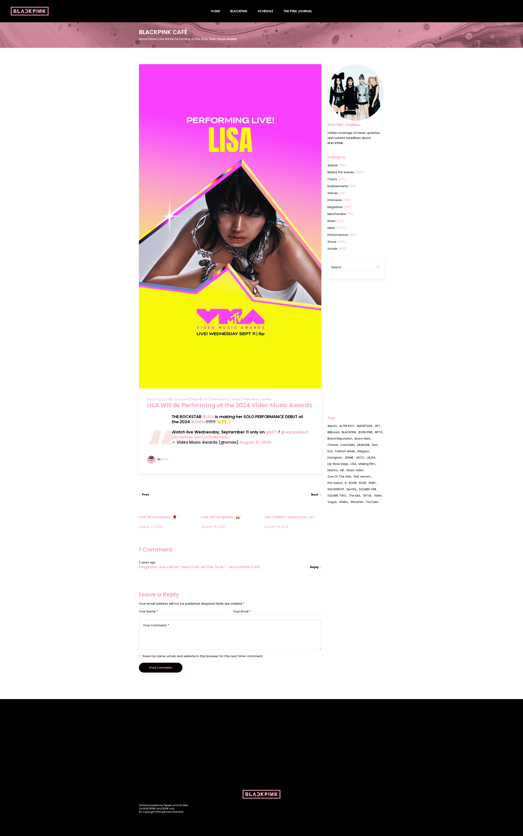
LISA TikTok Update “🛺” (221, 517)
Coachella (347, 445)
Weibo (343, 502)
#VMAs (198, 422)
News (153, 39)
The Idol (354, 496)
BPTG (378, 432)
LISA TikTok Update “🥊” (158, 517)
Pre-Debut (334, 483)
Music (331, 221)
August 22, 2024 (158, 399)
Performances (337, 235)
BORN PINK (366, 432)
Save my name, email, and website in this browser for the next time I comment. (203, 656)
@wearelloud (294, 432)
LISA (205, 399)
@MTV (272, 432)
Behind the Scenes (340, 172)
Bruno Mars (362, 438)
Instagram (334, 457)
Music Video (354, 470)
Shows (331, 242)
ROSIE (353, 483)
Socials (332, 249)
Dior (375, 445)
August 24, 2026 (276, 526)
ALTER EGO (346, 426)
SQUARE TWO (336, 496)
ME (342, 470)
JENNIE (349, 457)
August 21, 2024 (255, 442)
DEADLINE (363, 445)
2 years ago (147, 562)
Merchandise (336, 214)
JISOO (360, 457)
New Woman (220, 399)
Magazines (335, 207)
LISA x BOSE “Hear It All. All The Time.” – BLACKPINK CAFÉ (209, 567)
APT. (378, 426)
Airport (332, 426)
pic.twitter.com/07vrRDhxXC (201, 437)
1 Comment (181, 399)
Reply (314, 567)
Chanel (332, 445)
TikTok (366, 496)
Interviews (334, 200)
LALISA (371, 457)
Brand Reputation (339, 438)
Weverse (357, 502)
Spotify (351, 489)
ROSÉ (362, 483)
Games (332, 193)
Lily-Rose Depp (337, 464)
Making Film (367, 464)
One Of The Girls (339, 477)
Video (236, 399)
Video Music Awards (257, 399)
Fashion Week (345, 451)
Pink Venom (362, 477)
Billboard (333, 432)
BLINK (165, 459)
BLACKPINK (349, 432)
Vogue (332, 502)
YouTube (371, 502)
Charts (332, 179)
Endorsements (337, 186)
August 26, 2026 (213, 526)
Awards (332, 165)
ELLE (330, 451)
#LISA (208, 417)
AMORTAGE (364, 426)
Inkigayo (363, 451)
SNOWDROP (335, 489)
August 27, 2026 (150, 526)
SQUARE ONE (367, 489)
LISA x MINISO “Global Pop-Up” (290, 517)
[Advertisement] (355, 347)
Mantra (332, 470)
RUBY (372, 483)
